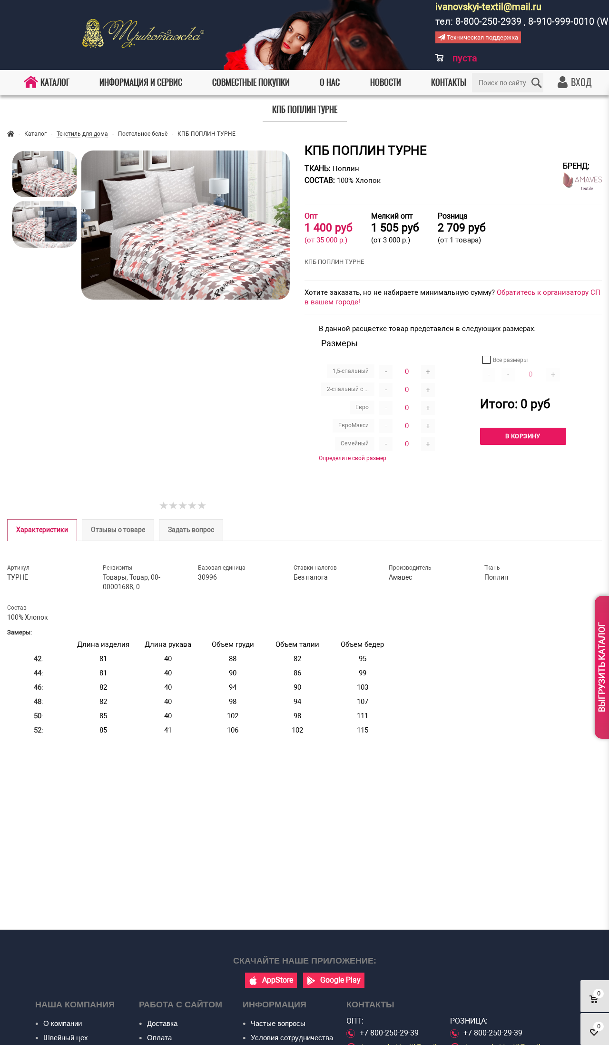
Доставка (162, 1023)
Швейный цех (65, 1038)
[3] (183, 506)
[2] (173, 506)
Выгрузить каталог (602, 667)
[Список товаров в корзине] (457, 64)
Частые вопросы (278, 1023)
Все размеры (510, 360)
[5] (202, 506)
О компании (62, 1023)
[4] (192, 506)
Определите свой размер (352, 458)
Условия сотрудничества (292, 1038)
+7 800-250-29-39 (389, 1032)
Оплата (159, 1038)
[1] (164, 506)
